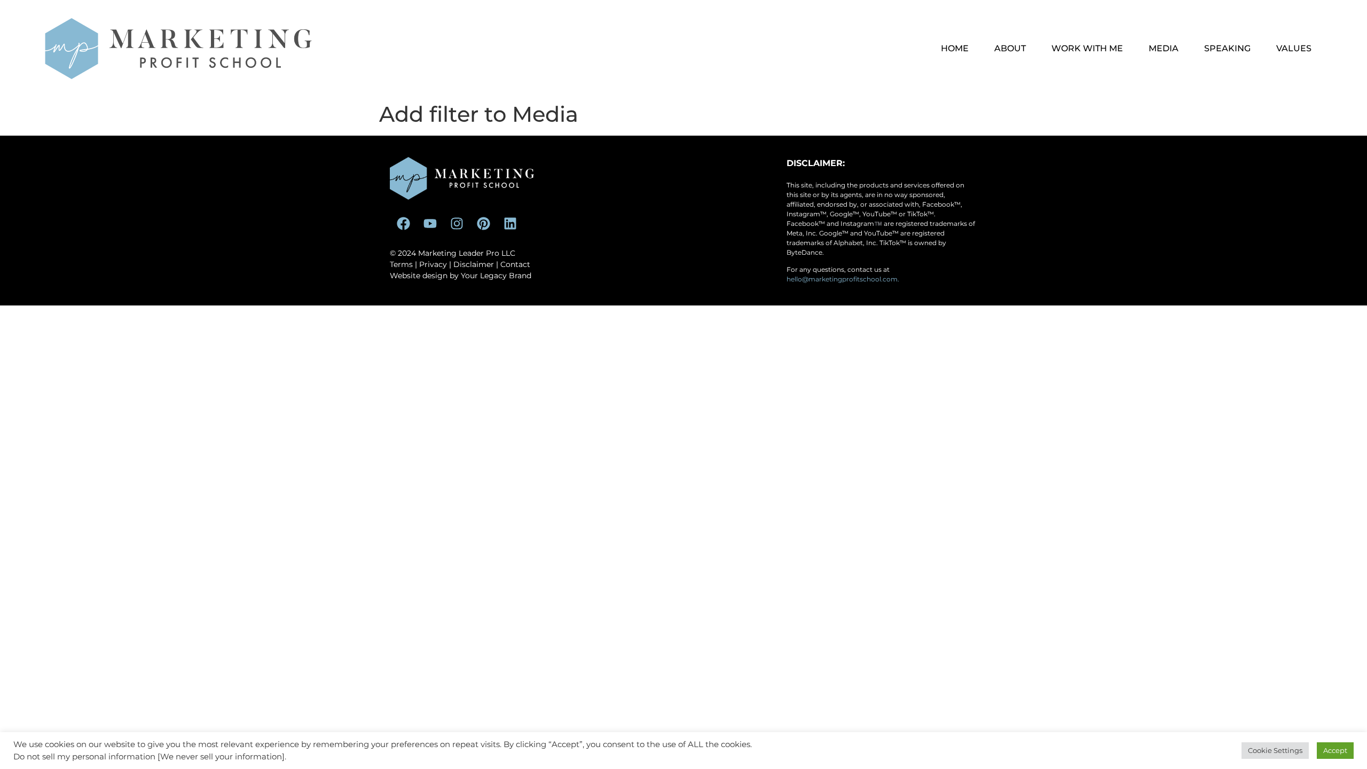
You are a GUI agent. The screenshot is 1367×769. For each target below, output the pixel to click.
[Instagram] (456, 223)
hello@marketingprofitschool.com (842, 279)
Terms (401, 264)
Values (1293, 48)
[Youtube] (430, 223)
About (1010, 48)
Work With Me (1087, 48)
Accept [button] (1335, 750)
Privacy (433, 264)
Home (955, 48)
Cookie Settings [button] (1275, 750)
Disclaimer (473, 264)
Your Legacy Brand (496, 275)
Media (1164, 48)
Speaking (1227, 48)
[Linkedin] (510, 223)
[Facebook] (403, 223)
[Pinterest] (483, 223)
